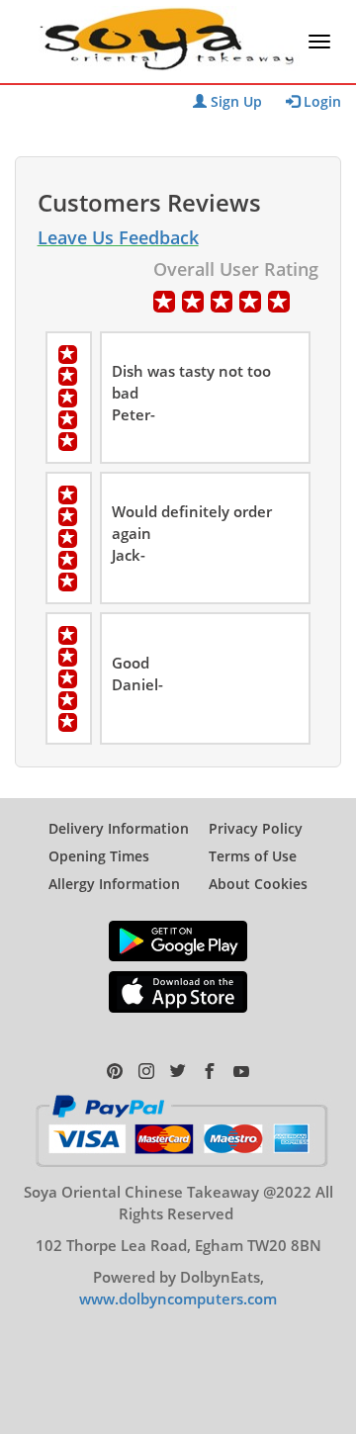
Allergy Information (114, 883)
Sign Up (234, 101)
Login (320, 101)
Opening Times (98, 856)
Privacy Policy (256, 828)
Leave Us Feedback (118, 237)
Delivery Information (118, 828)
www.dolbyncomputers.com (178, 1298)
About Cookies (258, 883)
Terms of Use (253, 856)
